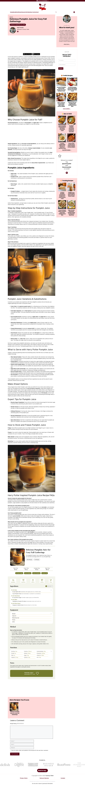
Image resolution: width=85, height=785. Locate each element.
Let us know (27, 674)
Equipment (23, 582)
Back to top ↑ (42, 770)
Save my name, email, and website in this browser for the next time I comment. (29, 750)
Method (32, 582)
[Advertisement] (31, 45)
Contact (36, 12)
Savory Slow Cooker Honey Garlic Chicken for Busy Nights (71, 145)
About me (31, 12)
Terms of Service (44, 778)
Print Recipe (36, 54)
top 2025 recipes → (66, 150)
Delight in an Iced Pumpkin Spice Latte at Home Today (71, 194)
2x (48, 586)
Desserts (24, 12)
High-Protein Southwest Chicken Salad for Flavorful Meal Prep (71, 213)
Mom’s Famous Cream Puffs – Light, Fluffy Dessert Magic (61, 104)
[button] (56, 12)
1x (46, 586)
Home (11, 12)
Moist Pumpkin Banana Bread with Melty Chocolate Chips (62, 128)
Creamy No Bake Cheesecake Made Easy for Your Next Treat (72, 89)
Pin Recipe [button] (37, 559)
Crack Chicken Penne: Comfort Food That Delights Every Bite (62, 213)
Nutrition (42, 582)
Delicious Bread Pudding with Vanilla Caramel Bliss (72, 104)
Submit (60, 68)
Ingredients (13, 582)
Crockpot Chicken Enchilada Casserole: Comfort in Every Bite (71, 128)
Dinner (20, 12)
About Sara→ (67, 44)
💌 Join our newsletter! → (42, 0)
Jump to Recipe (28, 54)
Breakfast (15, 12)
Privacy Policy (24, 778)
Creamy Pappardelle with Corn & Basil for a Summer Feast (62, 146)
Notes (51, 582)
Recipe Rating (13, 723)
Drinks (27, 12)
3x (50, 586)
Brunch (11, 17)
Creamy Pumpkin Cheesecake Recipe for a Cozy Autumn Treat (61, 89)
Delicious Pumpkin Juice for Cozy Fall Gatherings (14, 713)
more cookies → (67, 108)
